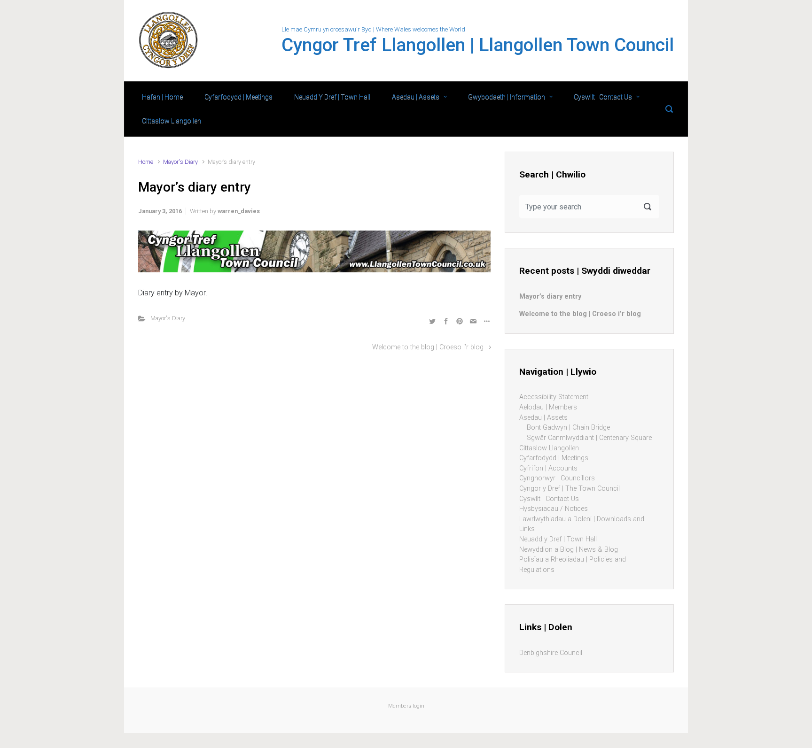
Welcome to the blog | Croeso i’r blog (428, 347)
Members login (406, 706)
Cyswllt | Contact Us (603, 96)
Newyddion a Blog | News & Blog (568, 550)
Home (145, 161)
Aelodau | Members (548, 407)
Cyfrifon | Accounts (548, 468)
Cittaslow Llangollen (171, 120)
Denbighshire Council (550, 653)
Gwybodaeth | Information (506, 96)
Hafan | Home (162, 96)
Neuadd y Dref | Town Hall (558, 539)
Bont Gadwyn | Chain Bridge (568, 428)
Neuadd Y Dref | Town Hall (332, 96)
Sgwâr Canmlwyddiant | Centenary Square (589, 438)
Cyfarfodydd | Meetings (238, 96)
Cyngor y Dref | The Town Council (569, 489)
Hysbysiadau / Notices (553, 509)
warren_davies (239, 211)
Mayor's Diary (180, 161)
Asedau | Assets (415, 96)
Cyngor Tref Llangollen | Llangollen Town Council (477, 45)
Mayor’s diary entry (550, 297)
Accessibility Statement (553, 397)
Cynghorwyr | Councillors (557, 478)
